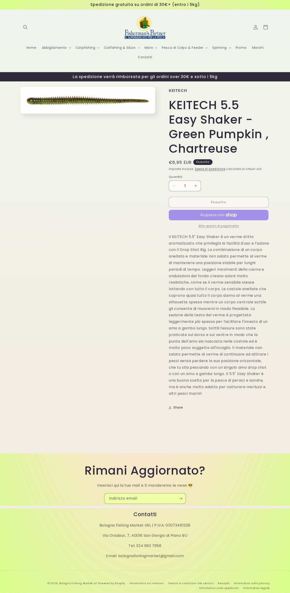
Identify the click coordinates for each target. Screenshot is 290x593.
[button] (25, 27)
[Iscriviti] (181, 498)
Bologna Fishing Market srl (78, 583)
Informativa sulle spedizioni (219, 588)
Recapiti (224, 583)
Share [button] (178, 407)
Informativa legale (256, 588)
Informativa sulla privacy (252, 583)
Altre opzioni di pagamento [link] (218, 226)
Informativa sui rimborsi (147, 583)
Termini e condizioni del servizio (191, 583)
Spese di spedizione (210, 169)
